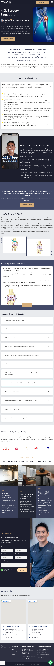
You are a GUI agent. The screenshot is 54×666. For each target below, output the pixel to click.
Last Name (17, 547)
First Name (4, 547)
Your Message (4, 561)
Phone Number (19, 554)
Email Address (5, 554)
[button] (52, 2)
